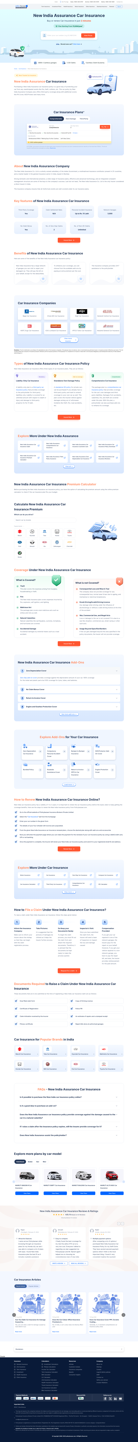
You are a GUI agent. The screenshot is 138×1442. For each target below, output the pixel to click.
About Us (99, 1364)
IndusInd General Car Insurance (108, 330)
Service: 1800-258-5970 (92, 2)
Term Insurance (21, 1369)
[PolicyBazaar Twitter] (110, 1398)
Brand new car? (70, 44)
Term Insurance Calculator (50, 1372)
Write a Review (57, 1263)
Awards (71, 1372)
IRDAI (15, 1407)
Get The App (65, 2)
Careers (99, 1369)
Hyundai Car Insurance (80, 1054)
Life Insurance (21, 1367)
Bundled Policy (28, 769)
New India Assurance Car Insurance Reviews (106, 457)
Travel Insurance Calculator (50, 1385)
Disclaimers (19, 1349)
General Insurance (22, 1364)
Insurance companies (75, 1369)
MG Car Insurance (50, 1069)
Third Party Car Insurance (54, 884)
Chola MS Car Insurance (55, 316)
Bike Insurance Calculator (49, 1390)
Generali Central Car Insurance (108, 316)
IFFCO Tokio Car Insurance (81, 330)
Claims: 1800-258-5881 (108, 2)
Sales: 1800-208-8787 (76, 2)
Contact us (100, 1377)
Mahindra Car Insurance (108, 1054)
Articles (71, 1364)
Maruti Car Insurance (23, 1054)
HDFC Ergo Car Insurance (29, 330)
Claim (56, 2)
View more (68, 892)
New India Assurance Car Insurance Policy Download (106, 445)
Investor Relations (102, 1382)
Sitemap (99, 1367)
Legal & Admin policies (103, 1372)
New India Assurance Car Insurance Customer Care (80, 445)
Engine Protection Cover (101, 771)
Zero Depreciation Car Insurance (29, 752)
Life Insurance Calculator (49, 1380)
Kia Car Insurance (78, 1069)
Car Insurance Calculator (27, 884)
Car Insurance (22, 68)
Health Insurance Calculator (50, 1382)
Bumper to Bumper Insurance (78, 752)
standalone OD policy (63, 387)
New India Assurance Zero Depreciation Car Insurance (80, 457)
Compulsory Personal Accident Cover (53, 753)
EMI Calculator (46, 1374)
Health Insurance (22, 1374)
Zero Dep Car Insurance (79, 875)
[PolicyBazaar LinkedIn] (115, 1398)
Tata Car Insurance (50, 1054)
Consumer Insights (74, 1374)
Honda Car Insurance (23, 1069)
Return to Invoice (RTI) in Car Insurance (77, 772)
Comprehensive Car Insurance (78, 884)
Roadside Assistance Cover (53, 771)
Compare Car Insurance (105, 875)
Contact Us (120, 2)
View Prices (88, 35)
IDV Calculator (102, 884)
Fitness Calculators (50, 1367)
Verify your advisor (102, 1380)
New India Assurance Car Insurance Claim (28, 445)
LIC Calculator (46, 1377)
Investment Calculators (51, 1364)
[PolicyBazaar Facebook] (105, 1398)
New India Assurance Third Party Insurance (54, 457)
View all (68, 466)
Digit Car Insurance (82, 316)
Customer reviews (74, 1367)
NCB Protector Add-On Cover (102, 752)
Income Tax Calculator (48, 1369)
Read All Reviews (77, 1263)
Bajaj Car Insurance (29, 316)
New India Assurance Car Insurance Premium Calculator (28, 458)
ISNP (98, 1374)
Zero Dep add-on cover (28, 678)
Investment (20, 1372)
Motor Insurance (25, 875)
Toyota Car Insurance (107, 1069)
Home (15, 68)
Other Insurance (21, 1377)
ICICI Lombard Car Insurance (56, 330)
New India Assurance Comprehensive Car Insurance (53, 445)
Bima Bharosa (22, 1407)
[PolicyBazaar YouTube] (120, 1398)
